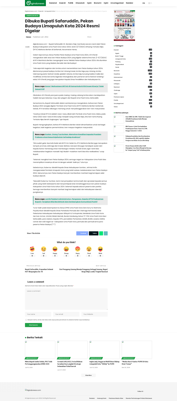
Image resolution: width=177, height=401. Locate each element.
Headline (133, 74)
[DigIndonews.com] (35, 3)
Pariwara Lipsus (133, 97)
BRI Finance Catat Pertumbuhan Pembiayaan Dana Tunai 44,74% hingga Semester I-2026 (136, 129)
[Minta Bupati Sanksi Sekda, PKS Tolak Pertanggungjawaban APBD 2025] (40, 350)
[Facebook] (146, 391)
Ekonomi (133, 70)
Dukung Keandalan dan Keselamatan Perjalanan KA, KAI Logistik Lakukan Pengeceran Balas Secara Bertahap (138, 138)
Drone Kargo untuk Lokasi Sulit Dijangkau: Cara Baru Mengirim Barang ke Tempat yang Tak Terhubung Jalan (138, 148)
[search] (140, 3)
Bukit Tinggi (133, 56)
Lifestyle (133, 84)
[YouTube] (151, 391)
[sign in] (137, 3)
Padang (133, 61)
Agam (133, 53)
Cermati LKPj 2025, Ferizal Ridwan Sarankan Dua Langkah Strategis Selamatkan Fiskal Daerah (69, 364)
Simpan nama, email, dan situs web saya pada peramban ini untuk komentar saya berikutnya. (59, 320)
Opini (133, 93)
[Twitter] (148, 391)
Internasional (133, 77)
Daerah (133, 50)
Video (133, 106)
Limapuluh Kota (32, 15)
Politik (133, 100)
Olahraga (133, 90)
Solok (133, 67)
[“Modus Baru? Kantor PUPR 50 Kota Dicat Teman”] (137, 350)
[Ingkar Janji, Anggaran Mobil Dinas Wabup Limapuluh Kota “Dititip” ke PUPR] (105, 350)
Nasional (133, 87)
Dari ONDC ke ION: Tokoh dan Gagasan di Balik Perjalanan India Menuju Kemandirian (138, 119)
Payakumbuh (133, 64)
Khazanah (133, 80)
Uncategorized (133, 103)
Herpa (28, 37)
